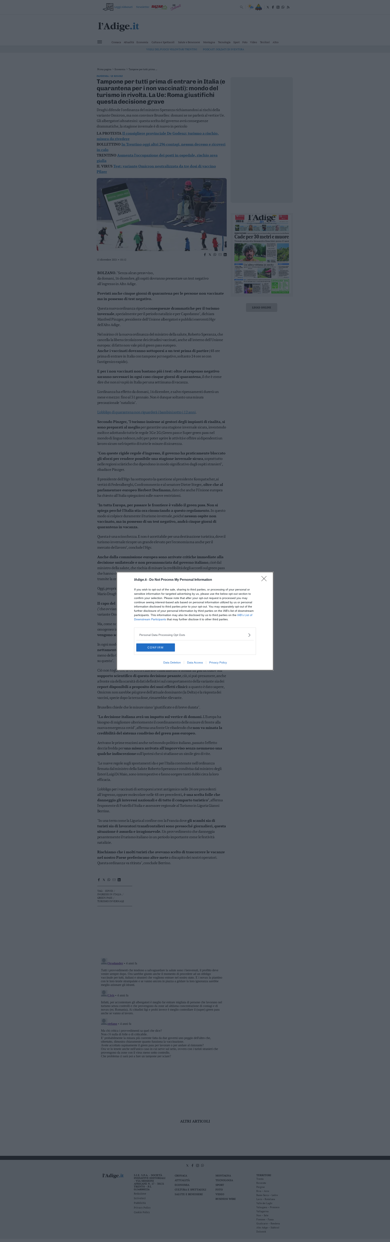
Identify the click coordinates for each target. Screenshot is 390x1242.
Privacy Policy (218, 662)
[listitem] (195, 635)
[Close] (265, 580)
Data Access (195, 662)
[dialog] (195, 621)
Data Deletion (172, 662)
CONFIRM (155, 647)
